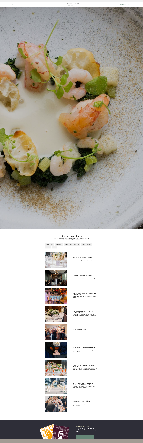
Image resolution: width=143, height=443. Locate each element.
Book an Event (123, 4)
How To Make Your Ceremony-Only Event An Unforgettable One (83, 383)
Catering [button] (69, 9)
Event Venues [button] (63, 9)
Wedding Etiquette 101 (79, 329)
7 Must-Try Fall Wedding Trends (82, 275)
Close (141, 441)
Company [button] (50, 9)
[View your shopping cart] (130, 1)
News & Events (80, 9)
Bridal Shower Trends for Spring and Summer (84, 365)
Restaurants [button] (56, 9)
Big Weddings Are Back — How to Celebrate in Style (83, 311)
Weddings (74, 9)
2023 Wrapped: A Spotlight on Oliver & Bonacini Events (84, 293)
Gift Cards (86, 9)
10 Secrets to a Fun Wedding (81, 401)
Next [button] (137, 441)
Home (46, 9)
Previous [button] (133, 441)
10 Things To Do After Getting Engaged (84, 347)
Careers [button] (91, 9)
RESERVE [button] (129, 4)
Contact (96, 9)
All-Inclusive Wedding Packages (82, 257)
